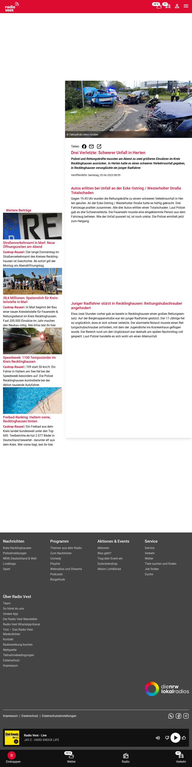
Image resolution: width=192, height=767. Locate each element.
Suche (149, 574)
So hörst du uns (13, 608)
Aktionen (103, 548)
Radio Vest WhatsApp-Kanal (21, 624)
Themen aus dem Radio (66, 548)
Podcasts (56, 574)
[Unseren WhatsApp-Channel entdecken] (171, 716)
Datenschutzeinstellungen (59, 716)
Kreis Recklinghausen (17, 548)
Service (149, 548)
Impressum (10, 665)
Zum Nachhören (61, 553)
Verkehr (150, 553)
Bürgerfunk (57, 579)
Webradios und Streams (66, 569)
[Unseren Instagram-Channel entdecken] (186, 716)
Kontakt (8, 639)
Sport (6, 569)
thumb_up (184, 737)
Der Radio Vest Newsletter (20, 619)
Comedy (55, 558)
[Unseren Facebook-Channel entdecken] (179, 716)
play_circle (176, 738)
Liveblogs (9, 563)
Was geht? (104, 553)
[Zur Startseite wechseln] (12, 7)
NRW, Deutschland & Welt (20, 558)
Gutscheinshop (107, 563)
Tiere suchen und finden (160, 563)
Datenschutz (11, 660)
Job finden (152, 569)
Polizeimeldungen (15, 553)
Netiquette (9, 650)
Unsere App (10, 614)
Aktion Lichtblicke (109, 569)
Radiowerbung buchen (18, 644)
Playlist (55, 563)
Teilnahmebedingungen (18, 655)
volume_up (157, 738)
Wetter (149, 558)
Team (6, 603)
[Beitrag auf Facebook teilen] (84, 146)
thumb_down (167, 737)
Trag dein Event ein (110, 558)
